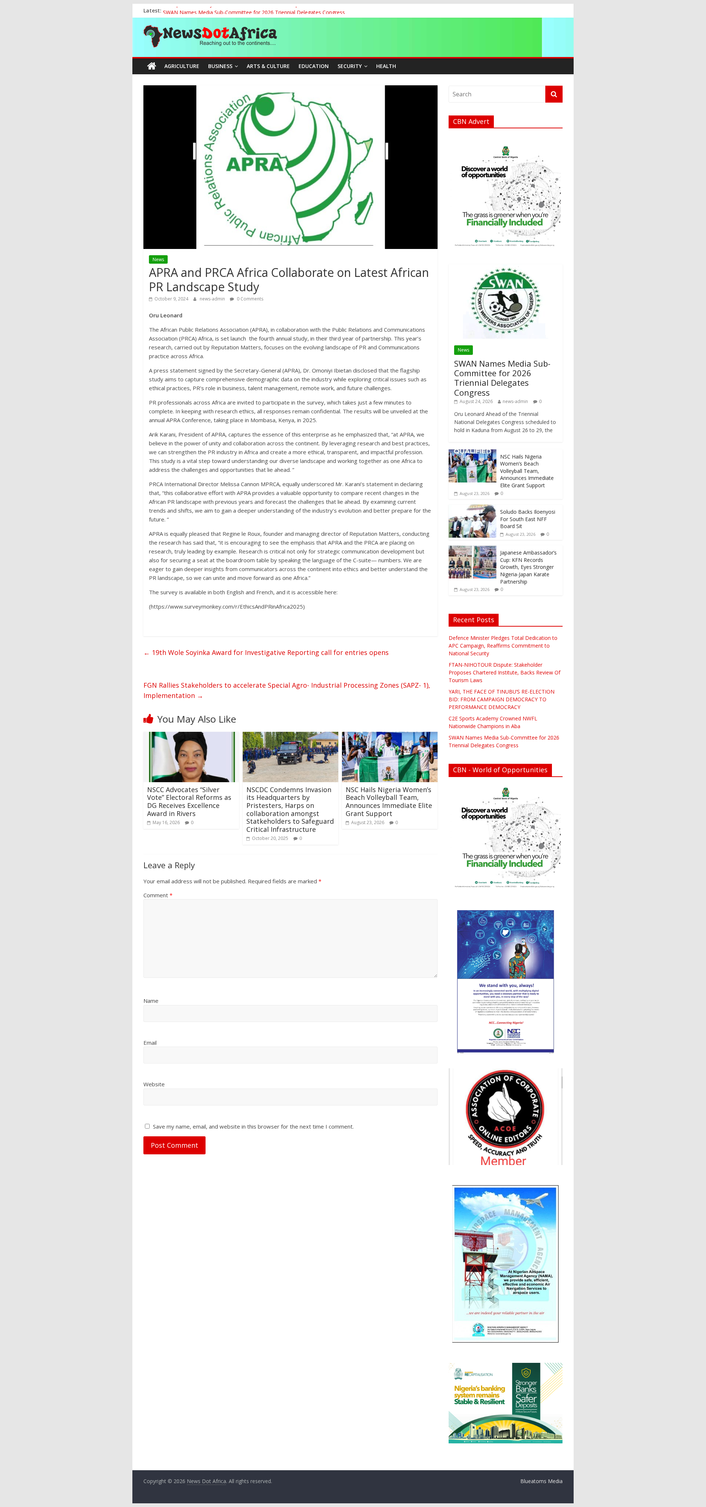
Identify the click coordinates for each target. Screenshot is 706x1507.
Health (386, 66)
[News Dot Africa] (151, 66)
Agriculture (181, 66)
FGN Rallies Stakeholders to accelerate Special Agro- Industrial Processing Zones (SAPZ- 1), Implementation (286, 690)
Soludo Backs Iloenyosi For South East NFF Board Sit (527, 519)
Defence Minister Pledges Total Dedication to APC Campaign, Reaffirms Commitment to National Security (503, 645)
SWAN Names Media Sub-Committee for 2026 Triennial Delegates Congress (502, 378)
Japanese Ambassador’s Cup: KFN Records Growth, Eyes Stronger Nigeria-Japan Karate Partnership (528, 567)
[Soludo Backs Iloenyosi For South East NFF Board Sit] (472, 508)
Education (314, 66)
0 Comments (249, 299)
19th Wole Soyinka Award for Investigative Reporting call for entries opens (266, 652)
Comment (157, 895)
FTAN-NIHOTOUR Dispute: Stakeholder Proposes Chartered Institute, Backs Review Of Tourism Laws (504, 672)
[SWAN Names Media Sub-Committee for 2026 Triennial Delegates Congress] (505, 268)
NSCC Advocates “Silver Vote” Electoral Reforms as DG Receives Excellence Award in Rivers (189, 801)
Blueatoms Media (541, 1481)
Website (154, 1084)
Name (150, 1000)
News (158, 259)
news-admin (213, 299)
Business (220, 66)
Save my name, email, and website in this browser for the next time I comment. (253, 1126)
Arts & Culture (268, 66)
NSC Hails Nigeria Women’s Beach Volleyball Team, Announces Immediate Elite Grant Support (389, 801)
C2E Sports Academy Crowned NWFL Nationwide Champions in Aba (244, 10)
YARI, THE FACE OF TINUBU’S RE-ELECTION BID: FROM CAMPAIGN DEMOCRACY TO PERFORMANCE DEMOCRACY (502, 699)
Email (150, 1042)
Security (350, 66)
